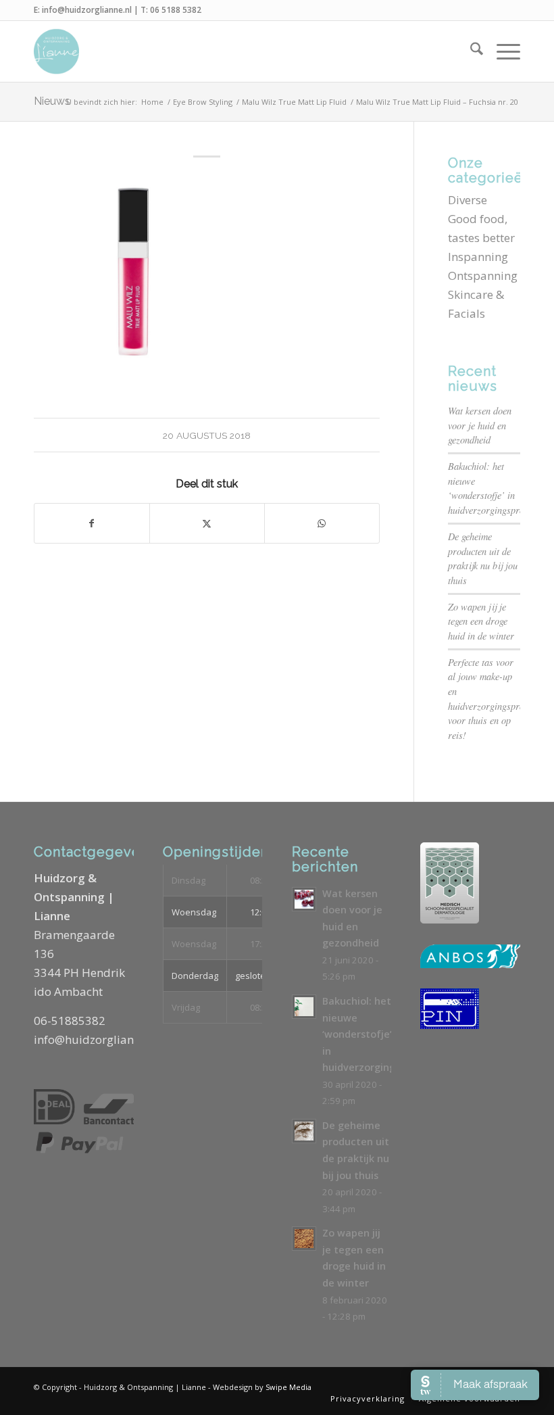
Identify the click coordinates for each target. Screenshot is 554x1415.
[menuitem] (470, 51)
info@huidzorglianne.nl (87, 10)
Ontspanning (483, 275)
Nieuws (52, 101)
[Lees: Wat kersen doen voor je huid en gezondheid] (304, 899)
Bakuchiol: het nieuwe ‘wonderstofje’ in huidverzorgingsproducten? (388, 1034)
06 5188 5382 (175, 10)
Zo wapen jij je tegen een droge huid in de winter (481, 621)
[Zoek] (470, 51)
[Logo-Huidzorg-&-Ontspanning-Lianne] (56, 51)
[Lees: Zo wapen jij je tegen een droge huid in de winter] (304, 1238)
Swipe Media (288, 1387)
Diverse (467, 200)
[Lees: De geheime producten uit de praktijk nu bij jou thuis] (304, 1131)
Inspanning (478, 256)
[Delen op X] (207, 523)
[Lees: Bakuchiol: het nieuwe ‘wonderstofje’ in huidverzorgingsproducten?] (304, 1006)
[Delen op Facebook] (91, 523)
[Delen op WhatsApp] (322, 523)
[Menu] (501, 51)
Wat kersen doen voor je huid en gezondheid (479, 425)
